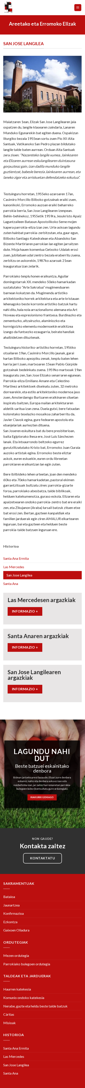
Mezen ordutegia (16, 955)
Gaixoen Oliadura (16, 930)
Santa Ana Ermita (16, 558)
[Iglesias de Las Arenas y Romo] (21, 7)
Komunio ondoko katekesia (23, 998)
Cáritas (8, 1014)
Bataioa (9, 897)
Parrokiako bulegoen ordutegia (26, 964)
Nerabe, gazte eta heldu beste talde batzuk (35, 1006)
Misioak (9, 1023)
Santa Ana (10, 583)
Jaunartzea (11, 905)
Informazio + (25, 611)
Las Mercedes (13, 567)
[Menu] (78, 7)
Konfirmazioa (13, 913)
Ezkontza (10, 922)
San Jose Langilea (19, 575)
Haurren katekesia (17, 989)
